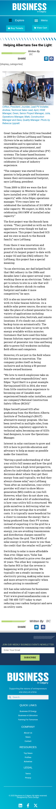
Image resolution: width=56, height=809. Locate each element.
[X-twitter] (36, 806)
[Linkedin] (20, 806)
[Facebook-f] (28, 806)
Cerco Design (33, 797)
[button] (36, 20)
